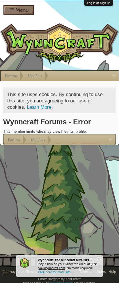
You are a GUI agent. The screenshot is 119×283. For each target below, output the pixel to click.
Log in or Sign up (98, 3)
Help (112, 272)
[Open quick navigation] (114, 76)
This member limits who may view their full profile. (45, 131)
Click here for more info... (55, 272)
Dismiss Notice (99, 258)
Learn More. (40, 107)
